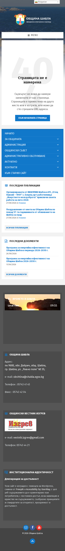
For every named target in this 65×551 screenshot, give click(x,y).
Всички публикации (17, 228)
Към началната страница (32, 118)
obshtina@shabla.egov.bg (28, 376)
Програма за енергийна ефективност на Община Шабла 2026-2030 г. (28, 260)
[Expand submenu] (58, 139)
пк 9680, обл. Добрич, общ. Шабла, (25, 365)
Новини (22, 203)
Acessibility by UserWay (38, 489)
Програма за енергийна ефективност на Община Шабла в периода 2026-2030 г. (28, 249)
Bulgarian (42, 2)
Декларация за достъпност (22, 478)
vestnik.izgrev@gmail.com (28, 437)
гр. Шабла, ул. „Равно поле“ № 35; (25, 369)
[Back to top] (32, 541)
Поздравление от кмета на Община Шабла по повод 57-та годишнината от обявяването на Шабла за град (30, 212)
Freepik (20, 489)
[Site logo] (32, 25)
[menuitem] (32, 133)
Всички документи (16, 274)
